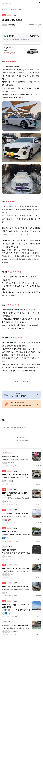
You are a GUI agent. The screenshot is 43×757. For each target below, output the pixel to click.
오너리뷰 (13, 9)
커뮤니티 (4, 9)
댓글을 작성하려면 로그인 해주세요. (14, 427)
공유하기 (25, 381)
